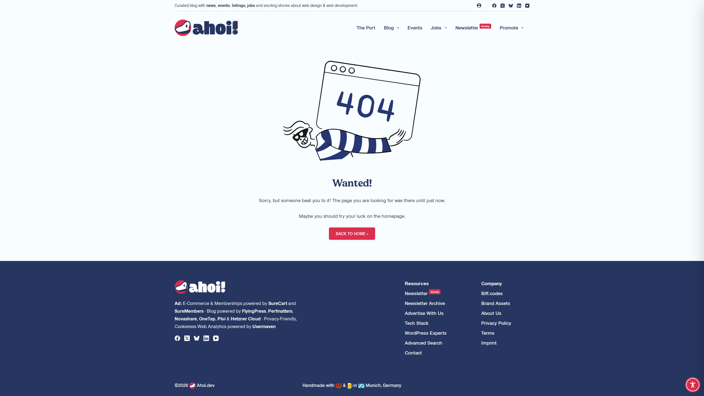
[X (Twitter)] (503, 6)
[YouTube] (527, 6)
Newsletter (472, 27)
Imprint (489, 343)
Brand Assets (495, 303)
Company (491, 283)
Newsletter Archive (425, 303)
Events (415, 27)
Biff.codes (492, 293)
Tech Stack (416, 323)
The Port (366, 27)
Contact (413, 353)
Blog (389, 27)
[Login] (479, 5)
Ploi (222, 318)
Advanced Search (423, 343)
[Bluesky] (511, 6)
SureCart (277, 303)
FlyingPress (254, 311)
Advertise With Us (424, 313)
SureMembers (189, 311)
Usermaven (264, 326)
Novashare (186, 318)
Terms (487, 333)
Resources (417, 283)
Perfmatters (280, 311)
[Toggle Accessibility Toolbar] (693, 385)
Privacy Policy (496, 323)
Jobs (436, 27)
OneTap (207, 318)
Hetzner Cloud (246, 318)
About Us (491, 313)
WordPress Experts (426, 333)
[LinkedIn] (519, 6)
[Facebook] (494, 6)
